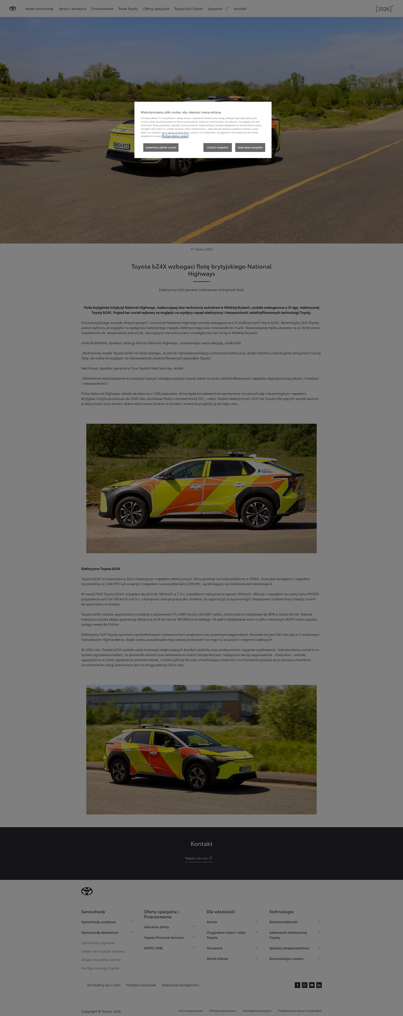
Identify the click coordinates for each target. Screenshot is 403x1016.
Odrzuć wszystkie (217, 147)
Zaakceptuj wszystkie (250, 147)
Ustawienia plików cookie (160, 147)
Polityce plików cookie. (175, 136)
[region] (203, 130)
